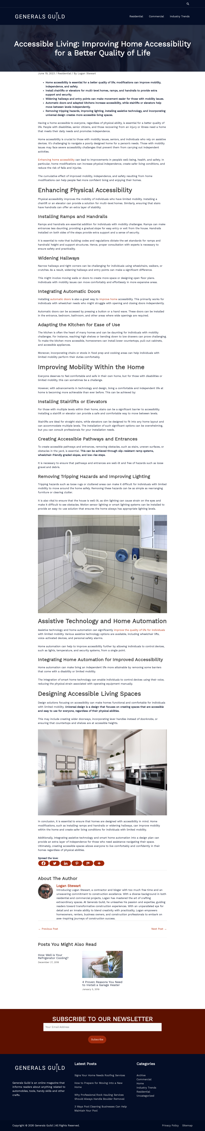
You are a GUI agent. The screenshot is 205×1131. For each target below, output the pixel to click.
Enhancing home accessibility (56, 159)
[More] (99, 863)
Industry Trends (146, 1087)
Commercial (144, 1079)
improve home (107, 299)
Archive (141, 1075)
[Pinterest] (77, 863)
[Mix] (88, 863)
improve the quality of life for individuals (139, 629)
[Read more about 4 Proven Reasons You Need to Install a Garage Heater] (102, 964)
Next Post (159, 928)
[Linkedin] (65, 863)
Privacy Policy (170, 1125)
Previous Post (48, 928)
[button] (188, 3)
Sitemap (187, 1125)
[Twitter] (54, 863)
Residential (64, 73)
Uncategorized (145, 1095)
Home (140, 1083)
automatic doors (60, 299)
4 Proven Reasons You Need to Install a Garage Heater (102, 983)
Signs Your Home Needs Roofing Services (99, 1075)
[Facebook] (43, 863)
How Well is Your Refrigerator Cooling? (53, 956)
